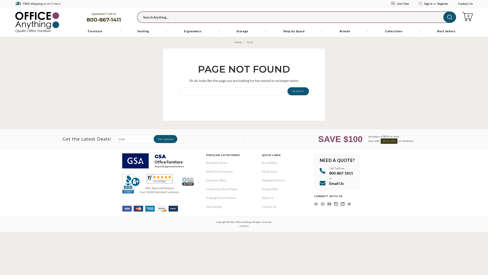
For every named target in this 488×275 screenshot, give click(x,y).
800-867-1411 (104, 19)
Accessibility (269, 162)
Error (250, 42)
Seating (143, 31)
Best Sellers (446, 31)
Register (442, 3)
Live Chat (403, 3)
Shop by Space (294, 31)
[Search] (449, 17)
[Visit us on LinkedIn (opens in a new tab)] (343, 204)
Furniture (95, 31)
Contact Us (465, 3)
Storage (242, 31)
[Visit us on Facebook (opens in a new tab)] (316, 204)
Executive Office (216, 180)
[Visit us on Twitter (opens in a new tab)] (349, 204)
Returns (280, 180)
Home (238, 42)
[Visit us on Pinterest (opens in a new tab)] (323, 204)
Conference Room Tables (222, 189)
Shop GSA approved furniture (169, 166)
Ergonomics (192, 31)
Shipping (267, 180)
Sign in (428, 3)
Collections (393, 31)
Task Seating (214, 206)
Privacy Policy (270, 189)
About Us (268, 198)
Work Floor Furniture (219, 171)
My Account (269, 171)
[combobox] (293, 17)
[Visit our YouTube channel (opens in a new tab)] (329, 204)
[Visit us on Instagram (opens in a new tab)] (336, 204)
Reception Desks (216, 162)
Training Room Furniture (221, 198)
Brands (345, 31)
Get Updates (165, 139)
